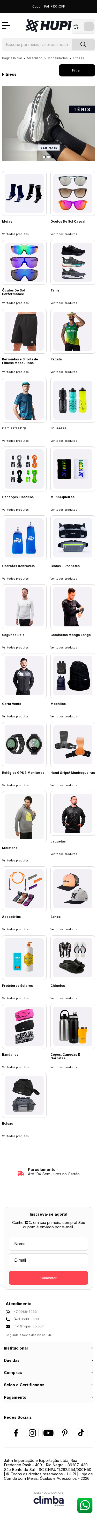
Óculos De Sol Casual (67, 221)
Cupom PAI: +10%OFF (48, 6)
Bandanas (10, 1054)
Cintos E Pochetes (65, 566)
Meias (7, 221)
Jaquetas (58, 841)
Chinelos (57, 986)
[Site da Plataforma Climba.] (48, 1498)
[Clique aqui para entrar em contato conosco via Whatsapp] (84, 1505)
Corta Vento (11, 704)
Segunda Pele (13, 635)
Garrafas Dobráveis (18, 566)
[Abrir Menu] (6, 25)
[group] (48, 1171)
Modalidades (58, 58)
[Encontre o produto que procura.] (83, 45)
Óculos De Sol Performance (13, 292)
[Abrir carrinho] (83, 26)
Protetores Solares (17, 986)
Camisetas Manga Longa (70, 635)
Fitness (78, 58)
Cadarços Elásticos (18, 497)
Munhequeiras (62, 497)
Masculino (35, 58)
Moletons (9, 848)
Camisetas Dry (14, 428)
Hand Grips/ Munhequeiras (72, 773)
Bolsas (7, 1123)
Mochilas (58, 704)
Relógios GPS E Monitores (23, 773)
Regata (56, 359)
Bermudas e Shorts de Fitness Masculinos (20, 361)
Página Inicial (12, 58)
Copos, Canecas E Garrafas (65, 1056)
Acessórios (11, 917)
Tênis (54, 290)
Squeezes (58, 428)
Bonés (55, 917)
